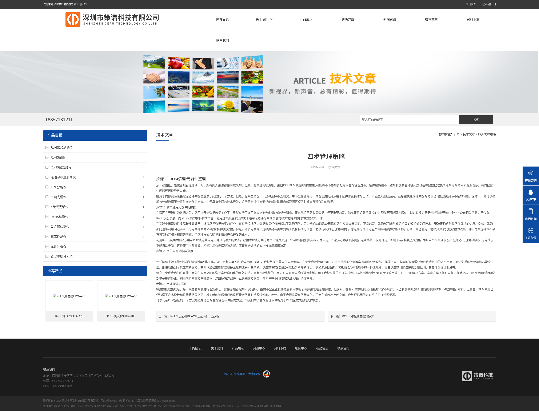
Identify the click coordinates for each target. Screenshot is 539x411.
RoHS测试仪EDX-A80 (121, 316)
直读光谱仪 (58, 197)
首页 (457, 134)
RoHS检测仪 (59, 217)
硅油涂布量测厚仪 (63, 177)
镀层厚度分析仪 (62, 256)
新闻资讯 (389, 19)
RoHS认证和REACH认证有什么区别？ (195, 316)
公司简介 (471, 4)
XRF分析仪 (58, 187)
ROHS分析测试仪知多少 (358, 316)
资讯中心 (259, 348)
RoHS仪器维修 (61, 167)
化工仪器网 (142, 400)
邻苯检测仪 (58, 236)
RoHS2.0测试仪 (62, 147)
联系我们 (487, 4)
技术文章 (431, 19)
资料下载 (473, 19)
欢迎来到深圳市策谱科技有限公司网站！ (66, 4)
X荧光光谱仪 (59, 207)
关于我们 (262, 19)
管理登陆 (154, 400)
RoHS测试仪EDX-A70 (69, 316)
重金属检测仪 (60, 226)
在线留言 (322, 348)
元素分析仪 (58, 246)
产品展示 (306, 19)
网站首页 (222, 19)
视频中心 (301, 348)
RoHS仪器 (58, 157)
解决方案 (348, 19)
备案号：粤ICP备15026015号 (106, 400)
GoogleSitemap (167, 400)
